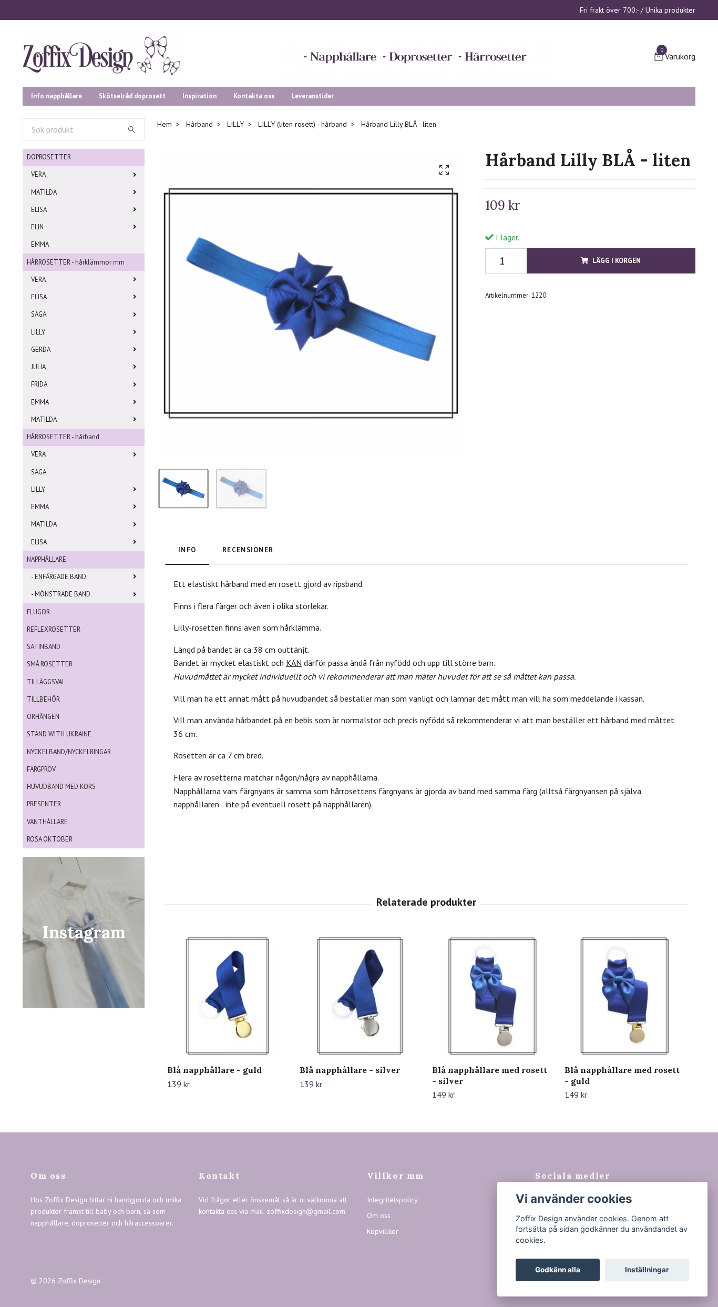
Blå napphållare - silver (350, 1151)
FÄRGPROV (41, 850)
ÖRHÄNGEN (43, 797)
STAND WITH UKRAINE (59, 814)
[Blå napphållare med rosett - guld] (625, 1077)
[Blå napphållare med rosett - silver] (492, 1077)
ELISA (39, 290)
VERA (38, 255)
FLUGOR (38, 692)
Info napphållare (56, 177)
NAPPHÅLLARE (46, 640)
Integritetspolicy (392, 1280)
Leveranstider (312, 177)
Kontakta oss (253, 177)
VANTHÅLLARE (47, 902)
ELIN (37, 307)
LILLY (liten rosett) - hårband (302, 205)
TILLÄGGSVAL (46, 762)
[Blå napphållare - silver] (360, 1077)
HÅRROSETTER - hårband (63, 517)
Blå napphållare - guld (214, 1151)
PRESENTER (44, 884)
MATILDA (44, 273)
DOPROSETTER (49, 238)
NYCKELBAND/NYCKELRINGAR (69, 832)
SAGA (38, 395)
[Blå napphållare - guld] (227, 1077)
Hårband (199, 205)
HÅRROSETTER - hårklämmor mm (76, 343)
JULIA (38, 447)
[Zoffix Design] (207, 90)
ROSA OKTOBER (50, 920)
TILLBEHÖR (43, 780)
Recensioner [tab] (247, 630)
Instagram (558, 1296)
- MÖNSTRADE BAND (60, 675)
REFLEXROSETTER (53, 710)
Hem (164, 205)
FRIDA (39, 465)
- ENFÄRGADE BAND (58, 657)
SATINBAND (43, 727)
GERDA (40, 430)
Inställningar (647, 1269)
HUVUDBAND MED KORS (61, 867)
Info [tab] (187, 630)
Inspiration (199, 177)
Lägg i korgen (616, 341)
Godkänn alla (557, 1269)
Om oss (379, 1296)
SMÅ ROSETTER (50, 745)
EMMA (40, 325)
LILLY (38, 413)
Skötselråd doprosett (132, 177)
